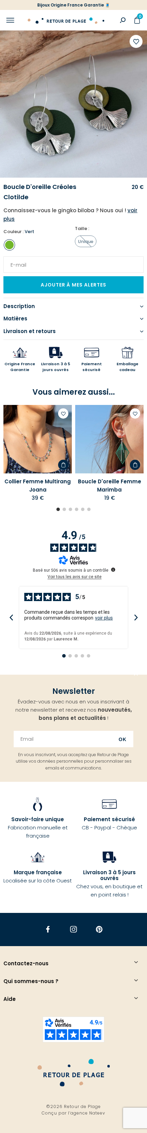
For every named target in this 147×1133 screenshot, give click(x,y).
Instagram (73, 929)
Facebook (48, 929)
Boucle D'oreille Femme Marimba (109, 485)
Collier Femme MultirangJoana (37, 485)
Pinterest (99, 929)
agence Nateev (87, 1113)
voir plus (104, 618)
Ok (122, 739)
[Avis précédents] (11, 618)
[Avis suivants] (136, 618)
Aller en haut (136, 674)
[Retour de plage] (66, 20)
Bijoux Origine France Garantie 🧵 (73, 5)
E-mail (16, 260)
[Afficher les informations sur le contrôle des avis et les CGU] (113, 569)
